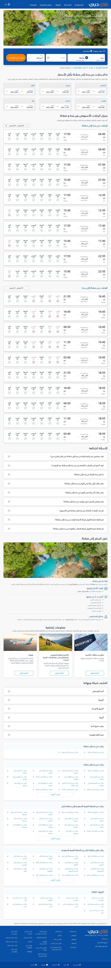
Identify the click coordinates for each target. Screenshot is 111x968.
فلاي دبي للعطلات (29, 946)
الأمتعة (74, 943)
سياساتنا (105, 939)
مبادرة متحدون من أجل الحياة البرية (55, 948)
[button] (55, 456)
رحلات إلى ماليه (12, 945)
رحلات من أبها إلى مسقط (70, 812)
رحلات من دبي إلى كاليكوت (46, 899)
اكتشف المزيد (94, 673)
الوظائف (29, 952)
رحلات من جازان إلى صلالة (95, 789)
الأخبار (59, 935)
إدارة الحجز (58, 931)
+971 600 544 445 (101, 947)
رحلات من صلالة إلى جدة (70, 875)
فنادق (30, 942)
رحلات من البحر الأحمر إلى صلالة (44, 813)
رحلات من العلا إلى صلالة (44, 777)
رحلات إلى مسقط (11, 942)
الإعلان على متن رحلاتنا (41, 949)
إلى (83, 55)
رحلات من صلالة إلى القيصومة (97, 870)
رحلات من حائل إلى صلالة (44, 789)
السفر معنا (67, 5)
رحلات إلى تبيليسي (14, 932)
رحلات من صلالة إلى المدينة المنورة (71, 870)
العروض (73, 935)
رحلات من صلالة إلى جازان (95, 875)
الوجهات (58, 5)
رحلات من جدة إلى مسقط (70, 752)
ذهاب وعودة (97, 51)
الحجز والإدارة (79, 5)
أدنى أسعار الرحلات (28, 932)
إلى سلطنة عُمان (80, 67)
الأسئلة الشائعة (42, 938)
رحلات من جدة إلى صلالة (96, 752)
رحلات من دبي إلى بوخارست (98, 899)
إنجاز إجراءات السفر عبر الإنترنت (41, 932)
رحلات (91, 67)
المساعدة (33, 5)
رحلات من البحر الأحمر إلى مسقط (18, 813)
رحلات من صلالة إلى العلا (44, 862)
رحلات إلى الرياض (11, 938)
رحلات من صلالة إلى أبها (96, 856)
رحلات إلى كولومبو (14, 950)
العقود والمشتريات (43, 943)
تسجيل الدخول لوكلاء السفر (42, 955)
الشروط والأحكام (102, 943)
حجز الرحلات (72, 931)
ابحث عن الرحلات (16, 57)
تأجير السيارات (27, 938)
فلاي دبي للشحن (56, 943)
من (103, 55)
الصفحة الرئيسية (102, 67)
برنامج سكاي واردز (46, 5)
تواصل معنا (57, 939)
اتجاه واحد (86, 51)
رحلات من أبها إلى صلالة (96, 770)
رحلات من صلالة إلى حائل (44, 875)
